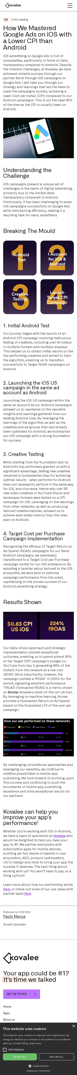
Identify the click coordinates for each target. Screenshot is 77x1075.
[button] (70, 5)
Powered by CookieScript (38, 1071)
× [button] (73, 1026)
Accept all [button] (19, 1056)
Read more (35, 1043)
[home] (12, 5)
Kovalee (60, 836)
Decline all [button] (56, 1056)
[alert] (38, 1049)
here (6, 889)
